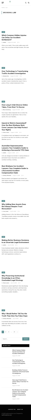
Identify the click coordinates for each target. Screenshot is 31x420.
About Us (20, 409)
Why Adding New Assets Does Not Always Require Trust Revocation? (14, 206)
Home (3, 7)
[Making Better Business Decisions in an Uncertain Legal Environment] (15, 230)
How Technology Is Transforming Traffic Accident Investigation (18, 361)
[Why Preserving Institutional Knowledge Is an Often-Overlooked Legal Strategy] (15, 265)
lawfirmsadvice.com (7, 415)
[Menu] (3, 3)
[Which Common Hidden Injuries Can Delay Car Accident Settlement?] (15, 25)
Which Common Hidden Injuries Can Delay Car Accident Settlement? (14, 37)
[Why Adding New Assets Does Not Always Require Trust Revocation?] (15, 194)
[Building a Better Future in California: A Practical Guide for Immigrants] (6, 372)
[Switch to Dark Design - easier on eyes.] (26, 2)
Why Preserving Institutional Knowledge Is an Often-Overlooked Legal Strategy (13, 278)
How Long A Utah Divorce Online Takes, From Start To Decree (20, 381)
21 (14, 332)
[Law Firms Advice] (15, 2)
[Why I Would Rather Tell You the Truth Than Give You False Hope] (15, 303)
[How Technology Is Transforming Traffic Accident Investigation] (15, 61)
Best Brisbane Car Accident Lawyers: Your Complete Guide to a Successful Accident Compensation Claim (20, 393)
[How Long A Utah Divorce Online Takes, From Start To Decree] (15, 94)
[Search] (28, 3)
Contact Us (11, 409)
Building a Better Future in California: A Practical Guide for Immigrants (20, 371)
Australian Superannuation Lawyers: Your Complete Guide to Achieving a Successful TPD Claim (15, 148)
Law (3, 32)
